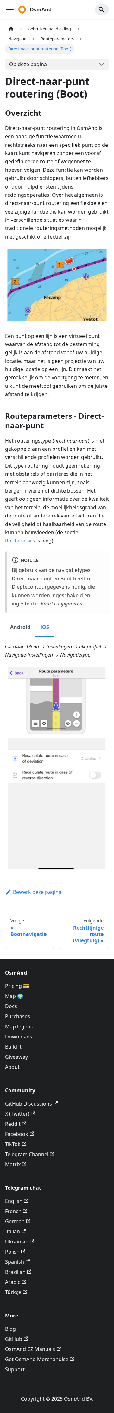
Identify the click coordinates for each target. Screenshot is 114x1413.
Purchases (17, 1016)
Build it (13, 1046)
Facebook (16, 1134)
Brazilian (15, 1271)
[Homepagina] (11, 29)
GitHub (13, 1339)
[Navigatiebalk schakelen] (10, 9)
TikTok (13, 1144)
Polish (12, 1251)
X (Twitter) (17, 1113)
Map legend (19, 1026)
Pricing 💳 (17, 985)
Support (15, 1369)
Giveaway (16, 1056)
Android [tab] (20, 626)
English (13, 1201)
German (15, 1221)
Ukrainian (16, 1241)
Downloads (18, 1036)
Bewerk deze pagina (37, 892)
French (13, 1211)
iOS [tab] (45, 626)
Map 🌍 (14, 996)
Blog (10, 1328)
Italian (12, 1231)
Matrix (13, 1164)
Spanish (14, 1261)
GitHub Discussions (28, 1103)
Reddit (13, 1123)
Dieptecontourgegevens (41, 586)
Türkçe (13, 1292)
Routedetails (20, 540)
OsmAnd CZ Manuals (30, 1349)
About (12, 1066)
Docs (11, 1006)
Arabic (12, 1282)
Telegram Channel (26, 1154)
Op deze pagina (28, 64)
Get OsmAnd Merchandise (36, 1359)
